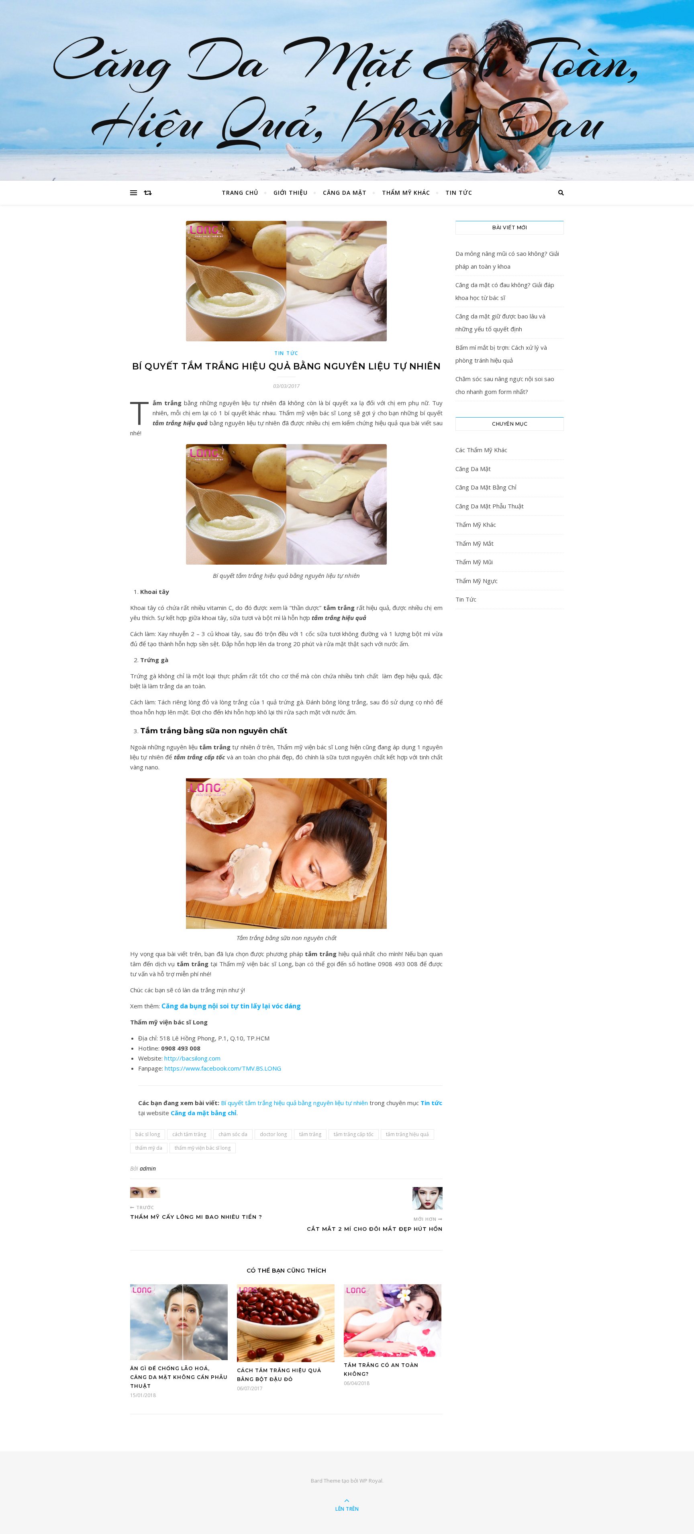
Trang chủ (240, 192)
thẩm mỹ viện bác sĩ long (203, 1147)
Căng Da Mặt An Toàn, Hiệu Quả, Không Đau (347, 90)
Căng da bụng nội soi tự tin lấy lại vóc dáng (231, 1006)
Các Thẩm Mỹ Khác (481, 450)
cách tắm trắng (189, 1134)
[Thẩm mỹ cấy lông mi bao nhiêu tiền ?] (145, 1192)
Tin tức (431, 1103)
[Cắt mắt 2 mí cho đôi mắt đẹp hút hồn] (427, 1198)
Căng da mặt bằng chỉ (204, 1113)
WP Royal (370, 1480)
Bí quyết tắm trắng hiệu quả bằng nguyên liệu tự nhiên (294, 1103)
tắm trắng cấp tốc (354, 1134)
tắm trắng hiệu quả (407, 1134)
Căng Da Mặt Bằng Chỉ (485, 487)
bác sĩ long (147, 1134)
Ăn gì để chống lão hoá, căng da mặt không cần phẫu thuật (179, 1377)
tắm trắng (310, 1134)
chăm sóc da (232, 1134)
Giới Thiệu (291, 192)
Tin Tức (458, 192)
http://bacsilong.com (192, 1058)
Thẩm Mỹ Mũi (474, 562)
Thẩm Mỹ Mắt (474, 543)
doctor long (273, 1134)
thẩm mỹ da (148, 1147)
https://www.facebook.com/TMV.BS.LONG (223, 1068)
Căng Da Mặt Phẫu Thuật (489, 506)
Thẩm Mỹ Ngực (476, 581)
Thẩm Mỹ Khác (406, 192)
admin (148, 1168)
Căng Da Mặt (345, 192)
